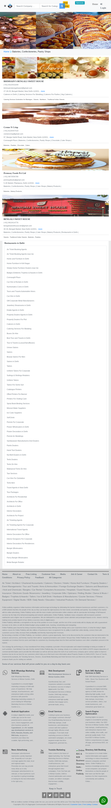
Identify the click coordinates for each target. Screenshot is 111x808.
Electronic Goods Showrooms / (27, 593)
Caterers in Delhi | (11, 94)
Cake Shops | (66, 140)
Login (103, 8)
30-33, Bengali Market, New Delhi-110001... (21, 229)
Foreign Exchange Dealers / (72, 586)
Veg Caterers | (66, 94)
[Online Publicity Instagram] (56, 795)
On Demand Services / (85, 600)
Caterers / (49, 583)
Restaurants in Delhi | (70, 232)
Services (80, 3)
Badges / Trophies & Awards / (16, 596)
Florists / (96, 590)
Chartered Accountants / (33, 583)
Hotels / (67, 583)
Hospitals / (72, 590)
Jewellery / (47, 593)
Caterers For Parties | (52, 94)
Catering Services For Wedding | (31, 94)
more (43, 91)
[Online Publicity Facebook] (44, 795)
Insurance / (7, 593)
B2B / (30, 600)
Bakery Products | (54, 186)
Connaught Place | (11, 140)
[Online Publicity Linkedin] (62, 795)
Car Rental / (38, 590)
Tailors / (33, 596)
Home (95, 4)
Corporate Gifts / (60, 593)
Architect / (17, 583)
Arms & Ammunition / (49, 586)
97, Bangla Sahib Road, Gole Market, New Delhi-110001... (27, 137)
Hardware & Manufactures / (66, 596)
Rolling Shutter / (85, 593)
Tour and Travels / (31, 586)
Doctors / (58, 583)
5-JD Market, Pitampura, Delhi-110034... (19, 183)
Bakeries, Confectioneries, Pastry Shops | (35, 140)
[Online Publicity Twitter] (50, 795)
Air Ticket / (7, 583)
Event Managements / (12, 586)
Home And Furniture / (81, 583)
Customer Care (76, 804)
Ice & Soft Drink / (45, 596)
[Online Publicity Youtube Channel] (68, 795)
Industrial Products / (66, 600)
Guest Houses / (84, 590)
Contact (95, 804)
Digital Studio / (20, 600)
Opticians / (73, 593)
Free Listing (65, 4)
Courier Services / (87, 596)
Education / (51, 600)
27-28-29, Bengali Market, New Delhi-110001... (22, 91)
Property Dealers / (99, 583)
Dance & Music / (100, 593)
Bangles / (27, 590)
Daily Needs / (39, 600)
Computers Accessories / (55, 590)
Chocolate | (56, 140)
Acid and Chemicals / (13, 590)
